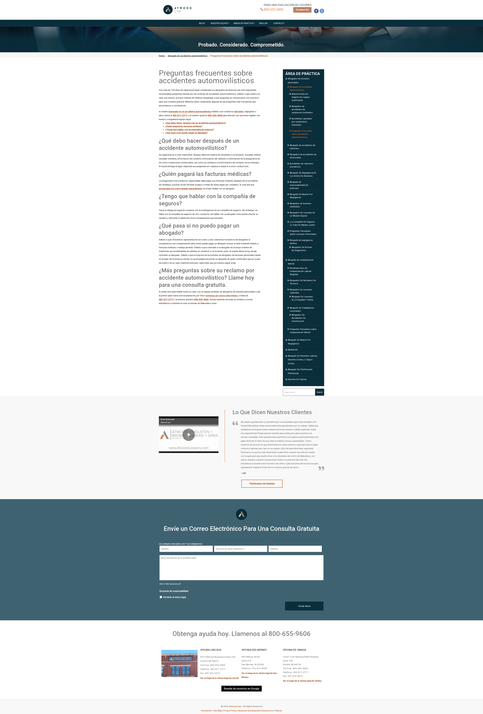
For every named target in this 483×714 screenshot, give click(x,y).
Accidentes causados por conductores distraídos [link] (302, 121)
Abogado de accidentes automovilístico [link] (301, 88)
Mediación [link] (293, 350)
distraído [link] (238, 111)
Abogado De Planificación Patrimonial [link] (300, 371)
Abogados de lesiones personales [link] (298, 80)
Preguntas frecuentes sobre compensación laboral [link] (303, 331)
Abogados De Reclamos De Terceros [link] (303, 282)
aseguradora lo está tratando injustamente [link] (180, 188)
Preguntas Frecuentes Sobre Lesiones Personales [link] (303, 232)
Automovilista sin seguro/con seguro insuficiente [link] (301, 97)
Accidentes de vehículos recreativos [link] (301, 165)
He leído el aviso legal (175, 597)
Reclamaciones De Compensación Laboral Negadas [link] (300, 271)
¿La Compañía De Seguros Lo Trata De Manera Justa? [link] (302, 223)
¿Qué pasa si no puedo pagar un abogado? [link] (186, 133)
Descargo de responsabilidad (173, 591)
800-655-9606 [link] (274, 9)
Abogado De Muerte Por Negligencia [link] (301, 196)
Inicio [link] (202, 23)
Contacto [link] (278, 23)
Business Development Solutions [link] (254, 710)
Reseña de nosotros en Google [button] (241, 688)
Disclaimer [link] (206, 710)
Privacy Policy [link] (230, 710)
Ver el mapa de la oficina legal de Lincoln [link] (219, 678)
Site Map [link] (217, 710)
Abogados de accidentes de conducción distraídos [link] (302, 109)
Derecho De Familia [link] (297, 379)
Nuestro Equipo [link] (219, 23)
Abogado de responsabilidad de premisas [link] (299, 185)
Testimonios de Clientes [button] (262, 483)
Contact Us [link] (302, 9)
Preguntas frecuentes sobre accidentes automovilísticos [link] (302, 134)
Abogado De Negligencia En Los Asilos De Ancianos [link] (303, 174)
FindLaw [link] (278, 710)
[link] (178, 10)
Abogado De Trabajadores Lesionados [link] (302, 309)
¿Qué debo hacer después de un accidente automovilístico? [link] (195, 123)
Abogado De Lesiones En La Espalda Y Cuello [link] (302, 298)
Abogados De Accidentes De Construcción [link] (299, 318)
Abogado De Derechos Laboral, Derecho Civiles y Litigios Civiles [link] (302, 360)
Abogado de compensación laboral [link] (301, 262)
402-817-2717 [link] (180, 115)
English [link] (263, 23)
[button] (316, 11)
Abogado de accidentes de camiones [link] (302, 147)
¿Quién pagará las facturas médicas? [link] (184, 126)
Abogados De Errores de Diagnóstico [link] (302, 249)
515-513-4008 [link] (259, 668)
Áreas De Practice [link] (243, 23)
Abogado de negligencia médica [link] (301, 242)
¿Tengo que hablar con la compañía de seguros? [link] (189, 129)
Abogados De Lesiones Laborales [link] (301, 291)
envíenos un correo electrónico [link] (222, 295)
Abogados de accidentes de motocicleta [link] (303, 156)
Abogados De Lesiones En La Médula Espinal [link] (302, 214)
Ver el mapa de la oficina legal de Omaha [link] (302, 681)
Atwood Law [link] (235, 706)
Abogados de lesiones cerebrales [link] (300, 205)
